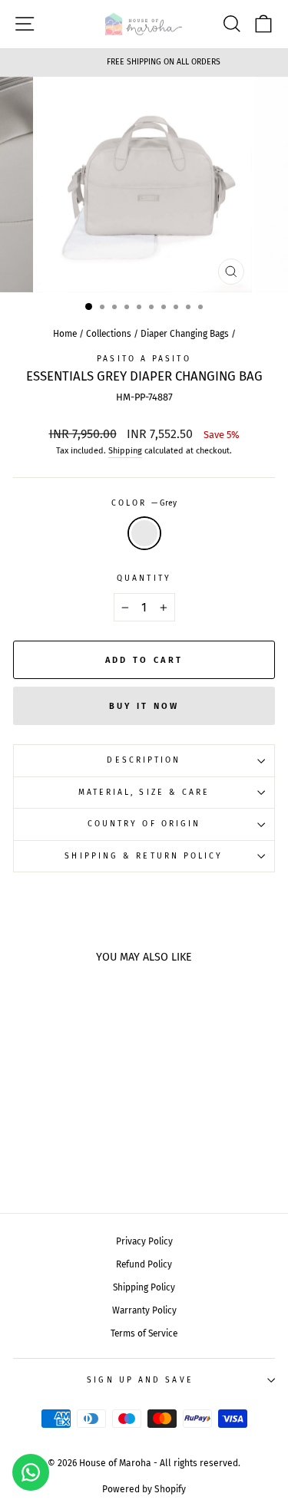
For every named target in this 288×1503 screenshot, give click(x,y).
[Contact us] (30, 1472)
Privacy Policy (144, 1241)
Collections (108, 333)
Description (143, 760)
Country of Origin (144, 824)
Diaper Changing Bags (185, 333)
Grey (144, 533)
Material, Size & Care (144, 792)
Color (144, 503)
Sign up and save (140, 1380)
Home (65, 333)
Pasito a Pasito (143, 359)
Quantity (144, 578)
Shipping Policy (144, 1287)
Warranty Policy (144, 1310)
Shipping (125, 451)
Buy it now (144, 706)
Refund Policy (144, 1264)
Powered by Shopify (144, 1489)
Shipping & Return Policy (144, 856)
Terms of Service (144, 1333)
